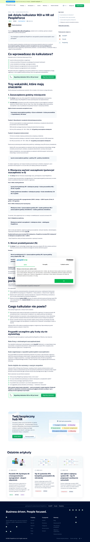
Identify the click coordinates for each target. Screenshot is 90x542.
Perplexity (61, 506)
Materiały (45, 5)
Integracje (44, 525)
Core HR (27, 231)
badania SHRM (23, 298)
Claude (55, 506)
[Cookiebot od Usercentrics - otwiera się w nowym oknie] (67, 260)
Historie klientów (54, 5)
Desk (32, 528)
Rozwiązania (30, 5)
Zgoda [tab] (25, 264)
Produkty (22, 5)
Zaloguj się (71, 5)
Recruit (32, 523)
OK (64, 281)
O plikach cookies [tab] (65, 264)
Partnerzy (44, 523)
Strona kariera (45, 528)
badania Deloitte (26, 299)
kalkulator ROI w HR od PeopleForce (21, 31)
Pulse (32, 531)
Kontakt (44, 531)
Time (32, 533)
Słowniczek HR (57, 523)
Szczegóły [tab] (45, 264)
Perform (32, 525)
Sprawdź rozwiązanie (35, 1)
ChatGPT (50, 506)
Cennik (39, 5)
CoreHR (32, 520)
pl (65, 5)
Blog (55, 520)
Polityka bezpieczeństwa (63, 538)
